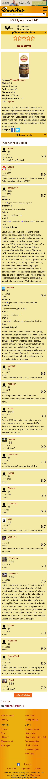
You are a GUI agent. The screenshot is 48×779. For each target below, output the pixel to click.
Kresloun (12, 384)
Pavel (11, 680)
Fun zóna (11, 769)
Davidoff (11, 366)
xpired (11, 101)
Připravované (7, 741)
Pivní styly (5, 745)
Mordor (12, 439)
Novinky (4, 720)
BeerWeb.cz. (36, 775)
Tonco (10, 408)
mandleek (12, 641)
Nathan (11, 473)
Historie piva (30, 733)
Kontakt (27, 764)
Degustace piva (32, 741)
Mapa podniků (31, 720)
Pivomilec (13, 574)
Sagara (11, 167)
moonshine (13, 454)
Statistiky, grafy (23, 135)
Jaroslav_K (13, 188)
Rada (10, 148)
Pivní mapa (30, 716)
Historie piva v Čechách (35, 737)
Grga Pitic (12, 537)
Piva (3, 733)
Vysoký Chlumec (17, 80)
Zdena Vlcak (13, 656)
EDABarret (13, 558)
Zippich (11, 488)
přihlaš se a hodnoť (23, 32)
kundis (11, 625)
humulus (10, 288)
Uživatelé (5, 737)
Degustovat (24, 46)
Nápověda (25, 769)
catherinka (12, 504)
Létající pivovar (31, 745)
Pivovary (5, 729)
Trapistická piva (32, 749)
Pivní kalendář (7, 716)
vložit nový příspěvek (14, 706)
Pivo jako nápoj (32, 729)
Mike (10, 519)
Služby (38, 769)
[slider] (24, 38)
